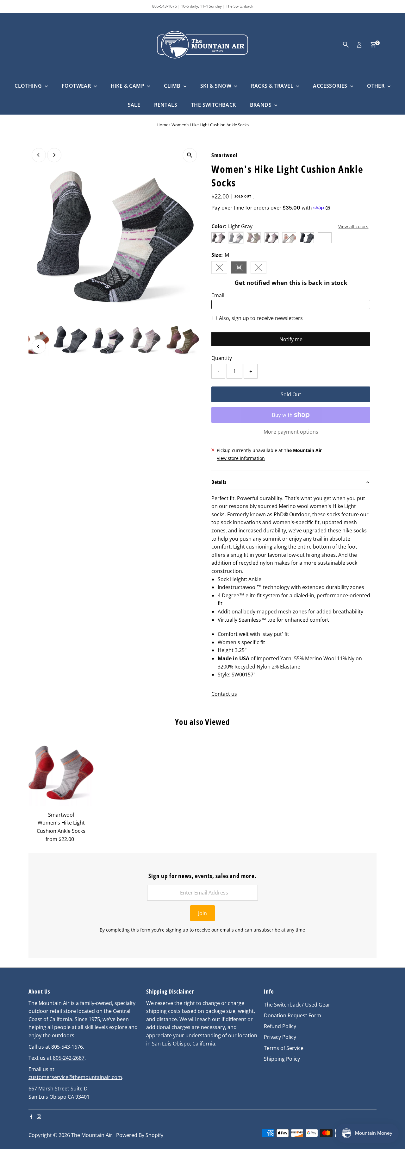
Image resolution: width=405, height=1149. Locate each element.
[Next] (54, 155)
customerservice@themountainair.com (75, 1077)
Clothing (29, 85)
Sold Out (291, 394)
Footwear (77, 85)
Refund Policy (280, 1026)
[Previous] (39, 155)
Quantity (221, 358)
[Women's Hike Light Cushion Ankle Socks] (61, 775)
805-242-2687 (68, 1057)
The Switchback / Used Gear (297, 1004)
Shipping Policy (282, 1058)
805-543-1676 (164, 6)
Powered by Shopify (139, 1135)
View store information (241, 458)
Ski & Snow (216, 85)
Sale (134, 104)
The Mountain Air (91, 1135)
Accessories (331, 85)
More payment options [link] (291, 431)
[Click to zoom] (190, 155)
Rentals (165, 104)
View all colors (353, 226)
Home (162, 125)
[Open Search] (346, 44)
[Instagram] (39, 1117)
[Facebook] (31, 1117)
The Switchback (239, 6)
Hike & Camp (128, 85)
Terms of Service (283, 1048)
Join (202, 913)
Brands (261, 104)
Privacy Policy (280, 1036)
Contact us (224, 693)
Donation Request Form (292, 1015)
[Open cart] (373, 44)
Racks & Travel (273, 85)
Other (376, 85)
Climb (173, 85)
